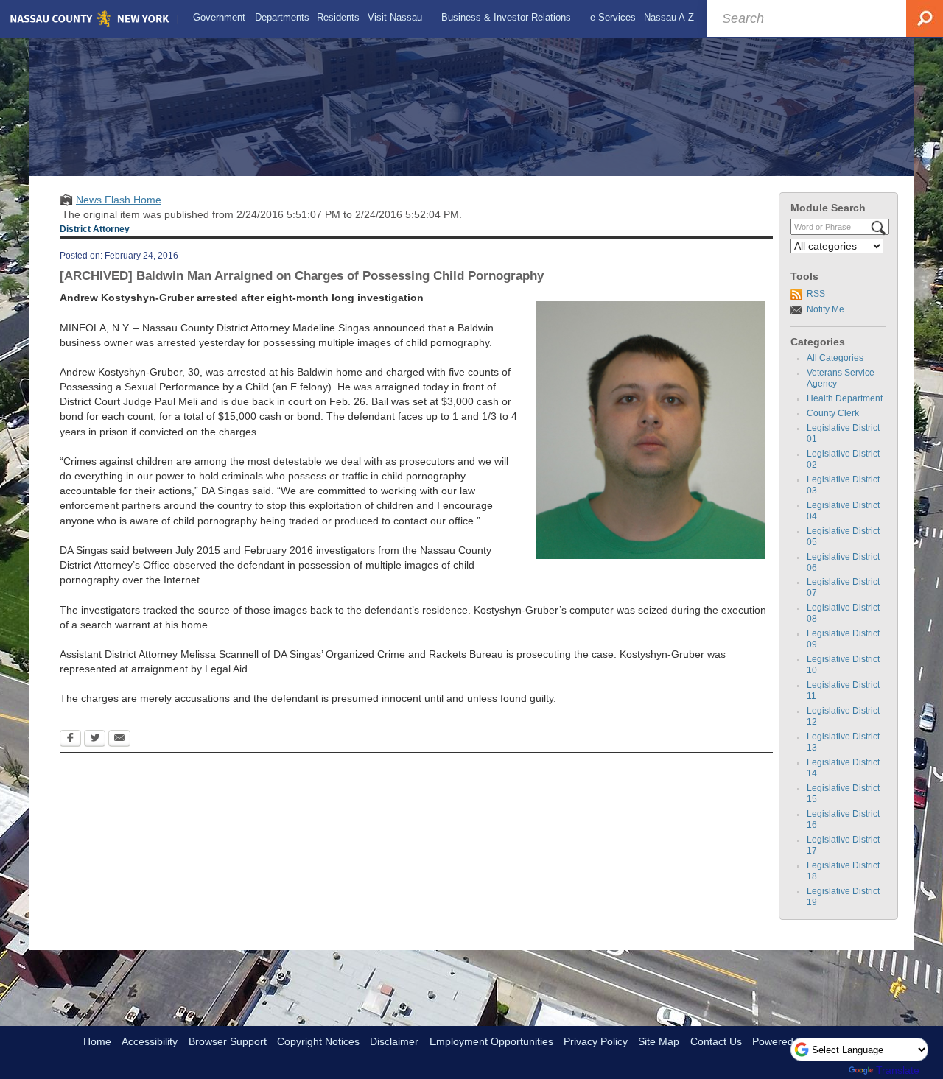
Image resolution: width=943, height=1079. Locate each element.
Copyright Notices (318, 1041)
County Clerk (833, 413)
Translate (897, 1070)
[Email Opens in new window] (119, 739)
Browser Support (228, 1041)
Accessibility (150, 1041)
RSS (816, 293)
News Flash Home (118, 199)
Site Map (658, 1041)
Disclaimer (394, 1041)
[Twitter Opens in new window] (94, 739)
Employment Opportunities (491, 1041)
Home (97, 1041)
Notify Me (825, 309)
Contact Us (716, 1041)
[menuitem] (219, 17)
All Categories (835, 358)
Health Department (845, 398)
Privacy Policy (596, 1041)
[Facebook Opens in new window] (70, 739)
